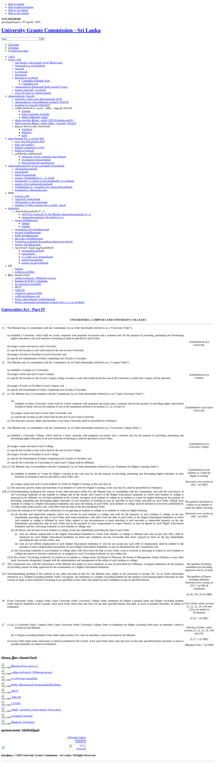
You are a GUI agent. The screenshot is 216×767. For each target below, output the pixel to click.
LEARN (16, 703)
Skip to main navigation (20, 7)
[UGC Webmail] (77, 747)
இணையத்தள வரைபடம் (24, 666)
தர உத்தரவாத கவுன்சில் (24, 678)
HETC (15, 690)
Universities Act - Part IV (23, 309)
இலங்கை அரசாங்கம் (23, 722)
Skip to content (16, 4)
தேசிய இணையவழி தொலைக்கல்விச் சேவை (36, 684)
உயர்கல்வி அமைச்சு (22, 715)
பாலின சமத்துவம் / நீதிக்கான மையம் (31, 672)
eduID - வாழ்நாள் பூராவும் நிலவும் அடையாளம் (36, 709)
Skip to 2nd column (18, 13)
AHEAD (16, 697)
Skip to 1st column (18, 10)
